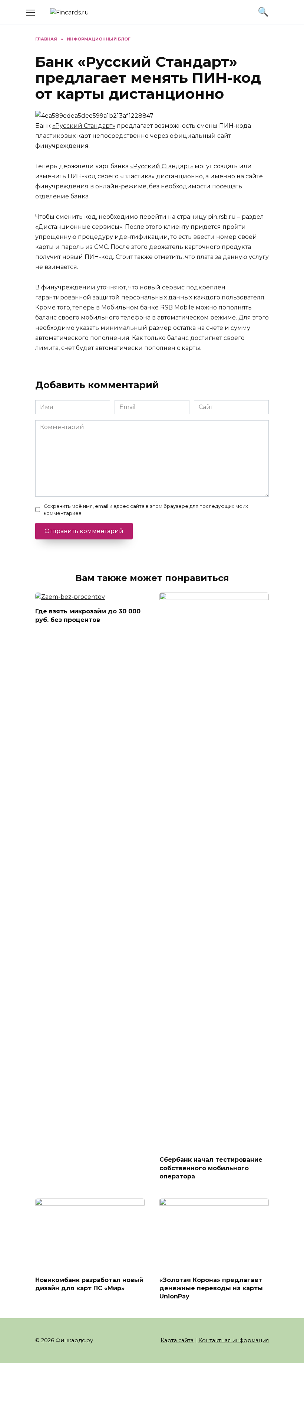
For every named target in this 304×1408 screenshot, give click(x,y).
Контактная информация (233, 1340)
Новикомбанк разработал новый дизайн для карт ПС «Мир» (89, 1283)
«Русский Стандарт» (83, 125)
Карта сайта (177, 1340)
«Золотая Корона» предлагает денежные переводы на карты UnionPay (211, 1288)
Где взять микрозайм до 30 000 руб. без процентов (88, 615)
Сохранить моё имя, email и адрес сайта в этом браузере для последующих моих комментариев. (146, 509)
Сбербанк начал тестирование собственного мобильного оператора (210, 1168)
